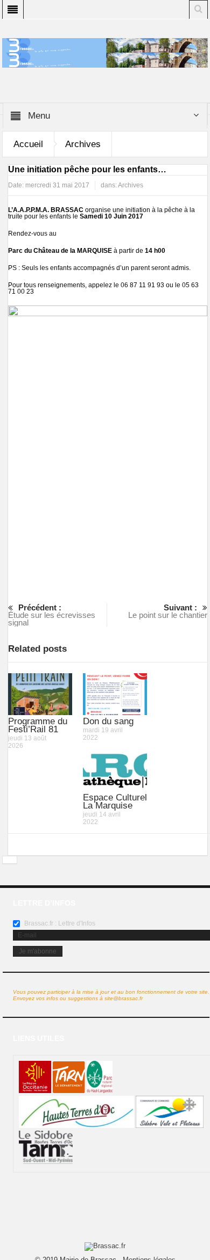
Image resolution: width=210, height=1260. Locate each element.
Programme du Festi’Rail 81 (37, 725)
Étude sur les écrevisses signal (51, 615)
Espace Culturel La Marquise (115, 801)
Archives (83, 144)
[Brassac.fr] (105, 59)
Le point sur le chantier (167, 611)
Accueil (28, 144)
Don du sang (108, 721)
